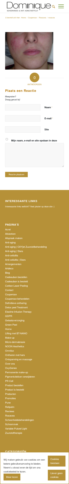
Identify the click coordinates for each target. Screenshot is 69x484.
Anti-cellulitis (11, 255)
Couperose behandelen (17, 298)
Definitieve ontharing (15, 303)
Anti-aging (10, 242)
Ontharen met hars (15, 355)
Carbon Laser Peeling (16, 285)
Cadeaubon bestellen (16, 277)
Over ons (10, 363)
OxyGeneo (11, 368)
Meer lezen (12, 477)
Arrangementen (13, 264)
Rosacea (10, 415)
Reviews (9, 411)
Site (46, 129)
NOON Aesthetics (14, 346)
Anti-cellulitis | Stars (15, 259)
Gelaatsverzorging (14, 320)
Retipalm (9, 406)
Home (8, 329)
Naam (48, 107)
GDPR (8, 316)
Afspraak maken (13, 238)
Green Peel (11, 324)
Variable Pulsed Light (16, 428)
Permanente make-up (16, 372)
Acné (8, 229)
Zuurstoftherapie (13, 432)
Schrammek (11, 424)
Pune (8, 402)
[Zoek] (52, 6)
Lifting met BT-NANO (16, 333)
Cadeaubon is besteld (16, 281)
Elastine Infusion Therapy (18, 311)
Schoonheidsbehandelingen (19, 419)
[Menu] (59, 6)
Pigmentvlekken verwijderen (20, 376)
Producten (10, 394)
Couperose (11, 294)
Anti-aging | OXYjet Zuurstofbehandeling (26, 246)
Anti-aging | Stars (14, 251)
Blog (7, 272)
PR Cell (9, 381)
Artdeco (9, 268)
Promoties (10, 398)
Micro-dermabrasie (15, 342)
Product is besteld (14, 389)
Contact (9, 290)
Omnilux (9, 350)
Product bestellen (14, 385)
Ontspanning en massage (18, 359)
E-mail (48, 118)
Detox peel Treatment (16, 307)
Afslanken (10, 233)
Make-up (9, 337)
